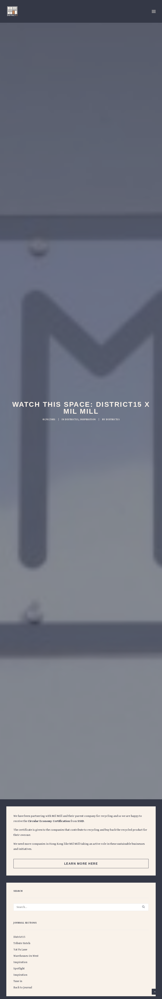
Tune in (17, 981)
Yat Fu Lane (20, 949)
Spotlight (19, 968)
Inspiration (88, 419)
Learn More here (81, 863)
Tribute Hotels (21, 943)
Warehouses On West (26, 956)
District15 (72, 419)
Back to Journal (22, 987)
